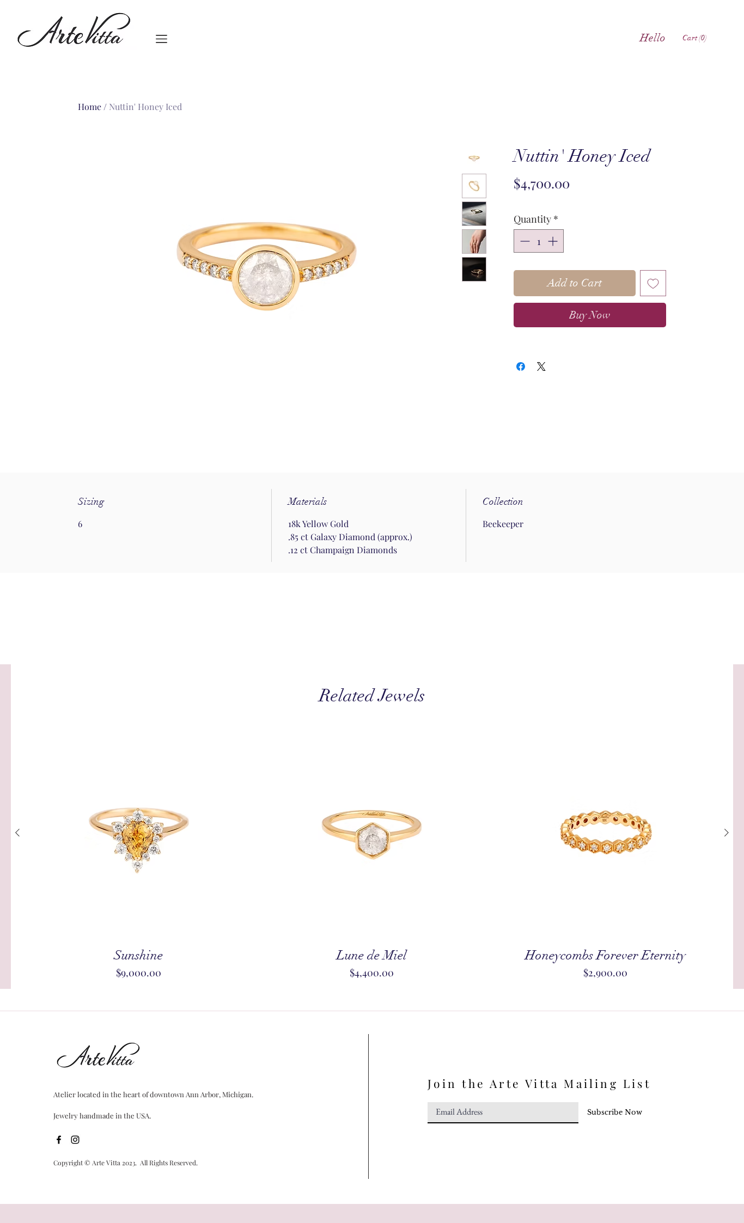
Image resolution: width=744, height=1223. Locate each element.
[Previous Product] (17, 832)
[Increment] (553, 241)
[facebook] (58, 1139)
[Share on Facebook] (520, 366)
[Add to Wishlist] (653, 283)
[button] (161, 39)
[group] (372, 853)
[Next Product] (726, 832)
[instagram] (75, 1139)
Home (89, 106)
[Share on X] (541, 366)
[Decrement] (523, 241)
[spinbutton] (538, 241)
